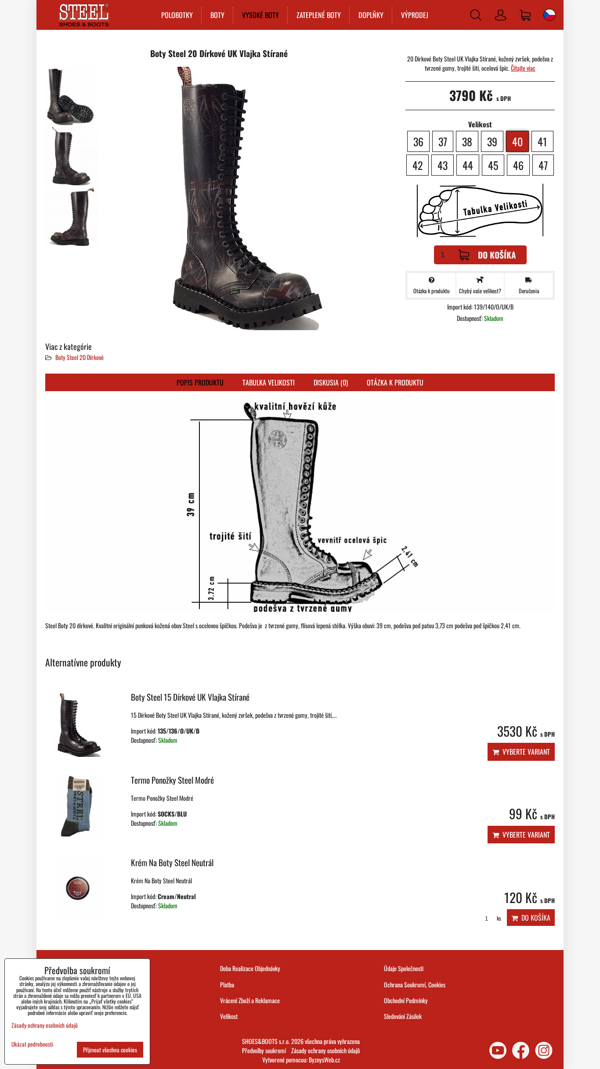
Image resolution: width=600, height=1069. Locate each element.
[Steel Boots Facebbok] (520, 1050)
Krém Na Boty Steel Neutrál (172, 862)
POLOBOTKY (177, 15)
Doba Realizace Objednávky (250, 968)
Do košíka (497, 254)
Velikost (229, 1016)
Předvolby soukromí (264, 1050)
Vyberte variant (524, 751)
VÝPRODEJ (414, 15)
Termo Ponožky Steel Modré (172, 780)
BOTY (217, 15)
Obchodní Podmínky (406, 1000)
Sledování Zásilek (403, 1016)
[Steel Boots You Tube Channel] (497, 1050)
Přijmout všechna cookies (110, 1049)
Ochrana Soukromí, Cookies (414, 984)
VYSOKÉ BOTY (260, 15)
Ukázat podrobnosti (32, 1044)
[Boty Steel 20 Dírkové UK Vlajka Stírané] (71, 96)
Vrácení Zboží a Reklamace (250, 1000)
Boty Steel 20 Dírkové (79, 357)
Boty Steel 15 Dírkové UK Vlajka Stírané (190, 697)
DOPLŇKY (370, 15)
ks (498, 918)
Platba (227, 984)
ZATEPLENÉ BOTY (318, 15)
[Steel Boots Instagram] (544, 1050)
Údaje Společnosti (403, 968)
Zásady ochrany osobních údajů (325, 1050)
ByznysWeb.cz (324, 1059)
